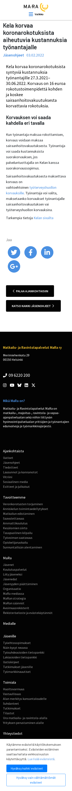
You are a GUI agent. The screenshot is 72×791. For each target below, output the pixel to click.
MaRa (7, 558)
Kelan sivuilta (43, 218)
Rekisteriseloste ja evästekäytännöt (28, 613)
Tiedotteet (10, 467)
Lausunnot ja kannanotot (20, 472)
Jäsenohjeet (11, 462)
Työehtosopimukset (17, 643)
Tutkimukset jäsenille (18, 667)
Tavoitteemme (14, 497)
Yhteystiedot (12, 733)
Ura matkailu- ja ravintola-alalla (25, 718)
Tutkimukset (12, 708)
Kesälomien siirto (15, 528)
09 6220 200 (19, 375)
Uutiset (8, 458)
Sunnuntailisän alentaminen (22, 547)
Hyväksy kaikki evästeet (27, 768)
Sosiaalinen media (15, 482)
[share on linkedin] (47, 258)
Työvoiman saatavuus (17, 538)
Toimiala (9, 682)
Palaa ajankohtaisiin (31, 291)
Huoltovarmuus (13, 689)
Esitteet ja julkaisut (16, 487)
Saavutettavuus (13, 518)
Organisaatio (12, 589)
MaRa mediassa (13, 593)
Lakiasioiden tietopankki (20, 657)
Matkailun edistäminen (19, 514)
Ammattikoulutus (15, 523)
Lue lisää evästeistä (41, 759)
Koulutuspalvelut (15, 569)
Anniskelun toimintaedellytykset (25, 509)
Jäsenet (8, 565)
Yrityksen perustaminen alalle (23, 723)
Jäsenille (9, 636)
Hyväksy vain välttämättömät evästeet (36, 780)
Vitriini (7, 477)
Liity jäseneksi (12, 574)
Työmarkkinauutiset (17, 672)
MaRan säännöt (13, 603)
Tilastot (8, 713)
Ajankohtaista (13, 451)
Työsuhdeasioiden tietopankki (23, 652)
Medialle (9, 623)
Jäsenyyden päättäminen (20, 584)
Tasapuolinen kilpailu (17, 533)
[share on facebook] (31, 258)
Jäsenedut (10, 579)
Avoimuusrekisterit (16, 608)
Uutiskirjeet (11, 662)
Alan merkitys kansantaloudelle (25, 699)
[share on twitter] (14, 258)
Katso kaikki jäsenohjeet (31, 306)
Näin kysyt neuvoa (15, 648)
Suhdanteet (11, 703)
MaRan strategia (14, 598)
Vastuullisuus (12, 694)
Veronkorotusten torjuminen (23, 504)
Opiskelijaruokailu (15, 542)
